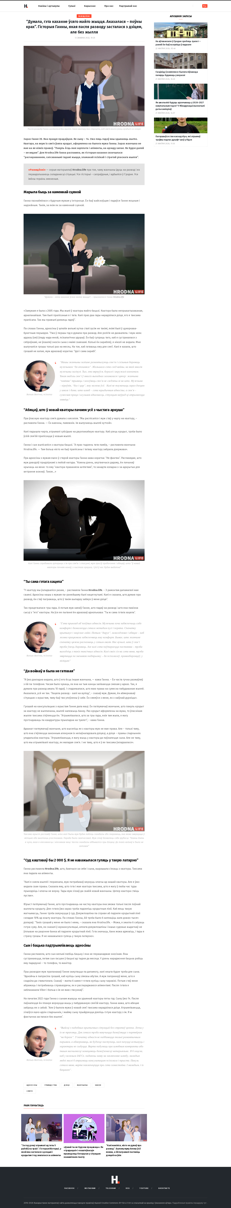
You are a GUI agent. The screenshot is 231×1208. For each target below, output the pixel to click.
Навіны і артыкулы (49, 6)
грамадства (50, 1085)
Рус (205, 6)
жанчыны (82, 1085)
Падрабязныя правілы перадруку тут (189, 1203)
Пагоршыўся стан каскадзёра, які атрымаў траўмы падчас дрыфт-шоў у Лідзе (178, 138)
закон (98, 1085)
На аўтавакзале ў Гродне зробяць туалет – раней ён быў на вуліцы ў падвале (178, 43)
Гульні (71, 6)
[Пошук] (195, 6)
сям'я (30, 1091)
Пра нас (108, 6)
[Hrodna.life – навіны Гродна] (26, 6)
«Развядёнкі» (37, 169)
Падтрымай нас (128, 6)
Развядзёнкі (84, 16)
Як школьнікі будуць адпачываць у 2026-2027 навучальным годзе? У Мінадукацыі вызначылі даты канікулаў (180, 106)
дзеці (67, 1085)
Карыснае (90, 6)
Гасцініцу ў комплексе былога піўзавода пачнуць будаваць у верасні (177, 74)
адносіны (32, 1085)
